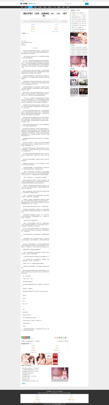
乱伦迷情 (40, 7)
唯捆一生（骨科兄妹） (37, 401)
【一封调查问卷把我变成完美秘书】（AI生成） (30, 369)
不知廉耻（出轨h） (71, 399)
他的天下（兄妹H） (57, 352)
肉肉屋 (63, 7)
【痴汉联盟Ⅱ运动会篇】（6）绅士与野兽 (29, 376)
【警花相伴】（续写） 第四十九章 (77, 31)
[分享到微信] (63, 337)
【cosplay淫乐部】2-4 (61, 341)
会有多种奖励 (78, 47)
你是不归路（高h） (33, 352)
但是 (73, 50)
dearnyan (73, 54)
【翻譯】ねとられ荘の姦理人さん (77, 27)
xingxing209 (84, 52)
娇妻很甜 (56, 29)
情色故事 (67, 7)
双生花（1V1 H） (71, 401)
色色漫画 (32, 26)
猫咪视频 (32, 24)
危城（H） (33, 31)
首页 (22, 7)
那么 (73, 52)
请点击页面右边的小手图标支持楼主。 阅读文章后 (79, 49)
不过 (85, 50)
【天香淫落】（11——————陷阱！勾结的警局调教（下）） (79, 14)
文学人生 (30, 7)
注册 (87, 0)
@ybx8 (56, 18)
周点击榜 (73, 10)
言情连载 (58, 7)
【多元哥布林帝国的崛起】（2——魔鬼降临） (32, 341)
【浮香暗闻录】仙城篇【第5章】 (28, 372)
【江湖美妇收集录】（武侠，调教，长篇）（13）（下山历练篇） (79, 25)
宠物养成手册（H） (57, 350)
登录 (84, 0)
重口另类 (49, 7)
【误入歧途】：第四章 (26, 377)
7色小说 (56, 24)
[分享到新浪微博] (59, 337)
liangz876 (79, 54)
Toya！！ (28, 33)
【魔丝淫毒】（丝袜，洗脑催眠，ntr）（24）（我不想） (38, 9)
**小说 (54, 7)
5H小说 (56, 26)
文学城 (26, 7)
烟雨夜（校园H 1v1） (56, 31)
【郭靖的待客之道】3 (26, 379)
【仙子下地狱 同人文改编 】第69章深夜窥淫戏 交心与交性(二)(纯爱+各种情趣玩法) (79, 19)
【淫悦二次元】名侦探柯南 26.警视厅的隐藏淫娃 (79, 21)
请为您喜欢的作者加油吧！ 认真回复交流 (73, 49)
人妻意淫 (35, 7)
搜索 (87, 3)
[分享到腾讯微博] (61, 337)
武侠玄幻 (44, 7)
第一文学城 (32, 18)
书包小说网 (33, 29)
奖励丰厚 (84, 47)
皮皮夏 (73, 47)
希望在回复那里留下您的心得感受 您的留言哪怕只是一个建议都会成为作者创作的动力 (85, 49)
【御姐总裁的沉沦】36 (26, 374)
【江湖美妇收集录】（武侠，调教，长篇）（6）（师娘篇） (79, 23)
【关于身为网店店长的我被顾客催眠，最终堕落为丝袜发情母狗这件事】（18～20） (79, 29)
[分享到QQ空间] (57, 337)
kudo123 (79, 50)
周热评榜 (78, 10)
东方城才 (78, 52)
